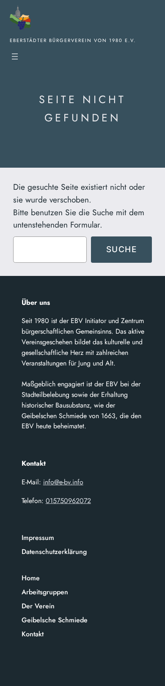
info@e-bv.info (63, 482)
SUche (121, 249)
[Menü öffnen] (15, 56)
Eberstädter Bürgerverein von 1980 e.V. (73, 40)
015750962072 (68, 501)
